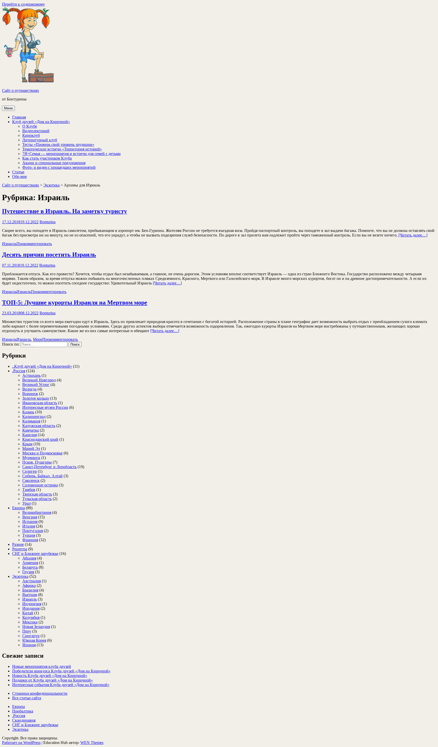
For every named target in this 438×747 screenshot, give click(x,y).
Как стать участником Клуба (47, 158)
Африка (29, 585)
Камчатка (30, 430)
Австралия (31, 581)
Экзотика (51, 185)
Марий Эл (31, 448)
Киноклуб (31, 135)
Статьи (18, 172)
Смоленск (31, 480)
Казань (28, 412)
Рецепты (19, 549)
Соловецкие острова (40, 485)
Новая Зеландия (36, 626)
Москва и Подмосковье (42, 453)
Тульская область (37, 499)
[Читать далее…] (412, 235)
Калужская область (38, 425)
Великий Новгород (39, 380)
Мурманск (31, 457)
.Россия (18, 371)
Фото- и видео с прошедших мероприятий (59, 167)
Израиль (9, 244)
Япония (29, 645)
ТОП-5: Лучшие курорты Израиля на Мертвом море (74, 302)
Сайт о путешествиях (20, 90)
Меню (8, 108)
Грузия (28, 572)
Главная (19, 117)
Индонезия (31, 604)
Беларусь (30, 567)
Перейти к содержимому (23, 4)
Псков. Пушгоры (37, 462)
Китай (27, 613)
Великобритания (36, 512)
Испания (30, 521)
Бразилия (30, 590)
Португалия (32, 531)
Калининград (34, 416)
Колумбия (31, 617)
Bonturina (48, 222)
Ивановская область (39, 403)
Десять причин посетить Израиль (49, 254)
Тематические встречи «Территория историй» (62, 149)
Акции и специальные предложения (53, 163)
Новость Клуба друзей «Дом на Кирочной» (49, 675)
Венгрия (29, 517)
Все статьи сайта (26, 698)
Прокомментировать (34, 244)
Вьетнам (29, 594)
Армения (30, 563)
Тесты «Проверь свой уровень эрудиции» (58, 144)
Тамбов (28, 489)
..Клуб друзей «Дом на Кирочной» (42, 366)
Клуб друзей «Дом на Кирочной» (41, 122)
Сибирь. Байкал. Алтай (42, 476)
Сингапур (31, 636)
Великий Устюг (35, 384)
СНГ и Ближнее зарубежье (35, 553)
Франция (30, 540)
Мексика (30, 622)
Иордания (31, 608)
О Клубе (29, 126)
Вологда (29, 389)
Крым (27, 444)
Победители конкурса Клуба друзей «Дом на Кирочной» (61, 671)
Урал (26, 503)
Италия (28, 526)
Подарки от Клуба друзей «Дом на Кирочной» (52, 680)
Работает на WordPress (21, 742)
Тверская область (37, 494)
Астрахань (31, 375)
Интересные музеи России (45, 407)
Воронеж (30, 394)
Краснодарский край (40, 439)
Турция (28, 535)
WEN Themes (91, 742)
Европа (18, 508)
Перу (26, 631)
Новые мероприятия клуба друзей (41, 666)
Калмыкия (31, 421)
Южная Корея (34, 640)
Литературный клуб (39, 140)
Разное (18, 544)
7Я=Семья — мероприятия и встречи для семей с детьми (71, 153)
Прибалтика (22, 711)
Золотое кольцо (35, 398)
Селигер (29, 471)
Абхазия (29, 558)
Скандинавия (23, 720)
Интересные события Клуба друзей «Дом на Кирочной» (61, 685)
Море (37, 339)
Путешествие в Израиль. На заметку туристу (64, 211)
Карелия (29, 435)
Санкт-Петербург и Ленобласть (49, 467)
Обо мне (19, 176)
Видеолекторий (35, 131)
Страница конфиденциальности (39, 693)
